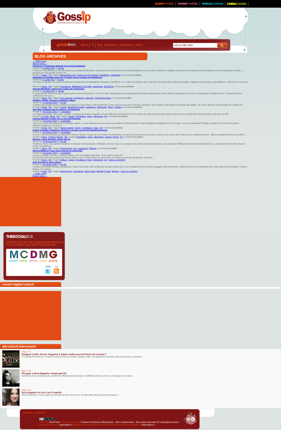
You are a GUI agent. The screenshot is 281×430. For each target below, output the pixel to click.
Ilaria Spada (89, 171)
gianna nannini (67, 128)
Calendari (126, 45)
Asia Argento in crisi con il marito (42, 392)
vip (105, 116)
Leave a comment (117, 160)
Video (139, 45)
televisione (98, 116)
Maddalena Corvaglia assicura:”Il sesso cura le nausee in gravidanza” (68, 77)
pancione (89, 98)
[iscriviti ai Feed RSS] (56, 273)
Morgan (93, 148)
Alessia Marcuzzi (68, 75)
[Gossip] (164, 5)
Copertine (110, 45)
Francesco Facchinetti (87, 75)
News (84, 45)
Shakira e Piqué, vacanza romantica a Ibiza (54, 100)
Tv (92, 45)
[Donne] (188, 5)
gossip (71, 116)
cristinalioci (66, 112)
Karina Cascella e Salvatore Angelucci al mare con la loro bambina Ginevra (70, 130)
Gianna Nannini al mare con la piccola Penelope (57, 118)
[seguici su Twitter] (48, 273)
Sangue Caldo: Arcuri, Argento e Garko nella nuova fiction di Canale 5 (64, 354)
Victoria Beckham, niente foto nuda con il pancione (58, 89)
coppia (63, 107)
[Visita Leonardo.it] (44, 4)
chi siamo (28, 412)
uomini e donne (112, 137)
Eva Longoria (66, 98)
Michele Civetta (104, 171)
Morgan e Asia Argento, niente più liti (51, 139)
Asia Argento (66, 148)
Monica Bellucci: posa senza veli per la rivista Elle (57, 151)
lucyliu (61, 68)
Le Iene (45, 116)
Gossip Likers (66, 45)
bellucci (63, 160)
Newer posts (40, 63)
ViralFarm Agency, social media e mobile (190, 418)
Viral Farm (54, 422)
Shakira (117, 107)
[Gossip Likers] (67, 23)
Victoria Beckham (103, 98)
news (89, 116)
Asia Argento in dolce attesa (47, 162)
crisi (75, 148)
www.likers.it (66, 425)
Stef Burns (109, 86)
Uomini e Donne (55, 137)
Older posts (39, 61)
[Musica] (212, 5)
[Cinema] (236, 5)
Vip (99, 45)
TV (49, 75)
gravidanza (104, 75)
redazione (40, 412)
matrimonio (115, 75)
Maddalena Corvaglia (81, 86)
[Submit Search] (222, 45)
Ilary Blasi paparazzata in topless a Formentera (56, 109)
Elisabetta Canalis (76, 107)
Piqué (110, 107)
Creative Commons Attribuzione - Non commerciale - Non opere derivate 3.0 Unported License (130, 422)
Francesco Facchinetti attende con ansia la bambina (59, 66)
